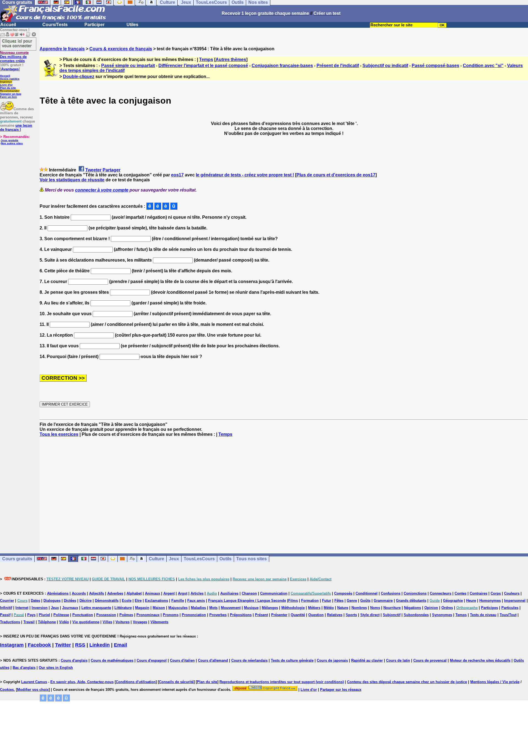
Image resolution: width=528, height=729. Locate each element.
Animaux (152, 593)
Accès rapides (10, 78)
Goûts (365, 600)
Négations (412, 608)
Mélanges (270, 608)
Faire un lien (8, 96)
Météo (329, 608)
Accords (79, 593)
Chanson (249, 593)
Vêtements (159, 622)
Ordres (447, 608)
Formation (310, 600)
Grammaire (383, 600)
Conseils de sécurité (176, 682)
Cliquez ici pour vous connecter (17, 43)
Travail (29, 622)
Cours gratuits (17, 558)
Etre (138, 600)
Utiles (132, 24)
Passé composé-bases (435, 65)
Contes (460, 593)
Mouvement (231, 608)
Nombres (359, 608)
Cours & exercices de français (120, 48)
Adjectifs (96, 593)
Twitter (63, 645)
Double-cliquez (78, 76)
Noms (375, 608)
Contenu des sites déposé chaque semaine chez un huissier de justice (407, 682)
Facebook (39, 645)
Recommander (10, 90)
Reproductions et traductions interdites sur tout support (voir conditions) (281, 682)
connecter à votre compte (101, 190)
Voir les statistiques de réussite (72, 180)
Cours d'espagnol (152, 660)
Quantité (298, 615)
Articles (197, 593)
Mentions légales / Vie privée (494, 682)
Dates (35, 600)
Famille (177, 600)
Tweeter (93, 170)
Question (316, 615)
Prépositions (241, 615)
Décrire (85, 600)
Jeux (174, 558)
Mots (213, 608)
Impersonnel (515, 600)
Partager (111, 170)
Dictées (70, 600)
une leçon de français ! (16, 127)
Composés (343, 593)
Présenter (279, 615)
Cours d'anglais (74, 660)
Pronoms (170, 615)
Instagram (12, 645)
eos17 (177, 175)
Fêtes (338, 600)
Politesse (61, 615)
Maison (159, 608)
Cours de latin (398, 660)
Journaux (70, 608)
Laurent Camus (34, 682)
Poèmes (126, 615)
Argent (169, 593)
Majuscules (178, 608)
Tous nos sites (251, 558)
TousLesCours (199, 558)
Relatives (334, 615)
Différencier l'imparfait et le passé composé (203, 65)
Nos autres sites (12, 143)
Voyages (140, 622)
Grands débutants (411, 600)
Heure (471, 600)
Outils (225, 558)
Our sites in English (56, 668)
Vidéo (64, 622)
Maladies (198, 608)
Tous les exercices (59, 434)
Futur (326, 600)
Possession (106, 615)
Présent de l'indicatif (338, 65)
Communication (273, 593)
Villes (107, 622)
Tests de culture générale (292, 660)
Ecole (126, 600)
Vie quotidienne (85, 622)
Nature (342, 608)
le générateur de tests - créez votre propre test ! (245, 175)
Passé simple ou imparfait (128, 65)
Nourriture (392, 608)
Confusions (390, 593)
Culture (156, 558)
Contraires (478, 593)
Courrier (7, 600)
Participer (94, 24)
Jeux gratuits (9, 140)
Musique (251, 608)
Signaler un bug (10, 93)
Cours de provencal (430, 660)
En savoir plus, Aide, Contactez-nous (82, 682)
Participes (489, 608)
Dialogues (52, 600)
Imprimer (6, 81)
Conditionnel (367, 593)
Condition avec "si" (483, 65)
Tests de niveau (483, 615)
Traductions (10, 622)
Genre (352, 600)
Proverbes (218, 615)
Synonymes (442, 615)
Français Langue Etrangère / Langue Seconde (247, 600)
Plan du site (8, 87)
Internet (21, 608)
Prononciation (194, 615)
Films (293, 600)
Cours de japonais (332, 660)
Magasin (142, 608)
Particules (509, 608)
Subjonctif (391, 615)
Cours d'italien (182, 660)
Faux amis (196, 600)
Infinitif (6, 608)
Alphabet (134, 593)
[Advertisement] (284, 490)
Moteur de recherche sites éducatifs (480, 660)
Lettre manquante (96, 608)
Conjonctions (415, 593)
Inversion (40, 608)
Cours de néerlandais (249, 660)
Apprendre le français (62, 48)
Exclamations (156, 600)
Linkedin (99, 645)
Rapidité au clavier (367, 660)
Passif (5, 615)
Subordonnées (416, 615)
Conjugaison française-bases (282, 65)
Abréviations (57, 593)
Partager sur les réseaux (340, 690)
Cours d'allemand (213, 660)
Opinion (431, 608)
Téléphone (47, 622)
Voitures (123, 622)
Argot (182, 593)
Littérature (123, 608)
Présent (261, 615)
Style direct (370, 615)
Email (120, 645)
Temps (206, 59)
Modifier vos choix (33, 690)
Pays (31, 615)
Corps (496, 593)
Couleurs (511, 593)
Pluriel (44, 615)
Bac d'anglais (24, 668)
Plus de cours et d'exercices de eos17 (335, 175)
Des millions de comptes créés (14, 57)
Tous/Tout (508, 615)
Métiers (314, 608)
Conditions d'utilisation (136, 682)
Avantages (10, 69)
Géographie (453, 600)
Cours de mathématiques (112, 660)
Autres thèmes (231, 59)
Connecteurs (440, 593)
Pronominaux (148, 615)
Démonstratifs (107, 600)
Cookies (7, 690)
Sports (351, 615)
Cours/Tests (55, 24)
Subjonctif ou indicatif (385, 65)
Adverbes (115, 593)
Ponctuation (82, 615)
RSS (80, 645)
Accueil (8, 24)
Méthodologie (293, 608)
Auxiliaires (229, 593)
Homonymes (490, 600)
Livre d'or (6, 84)
